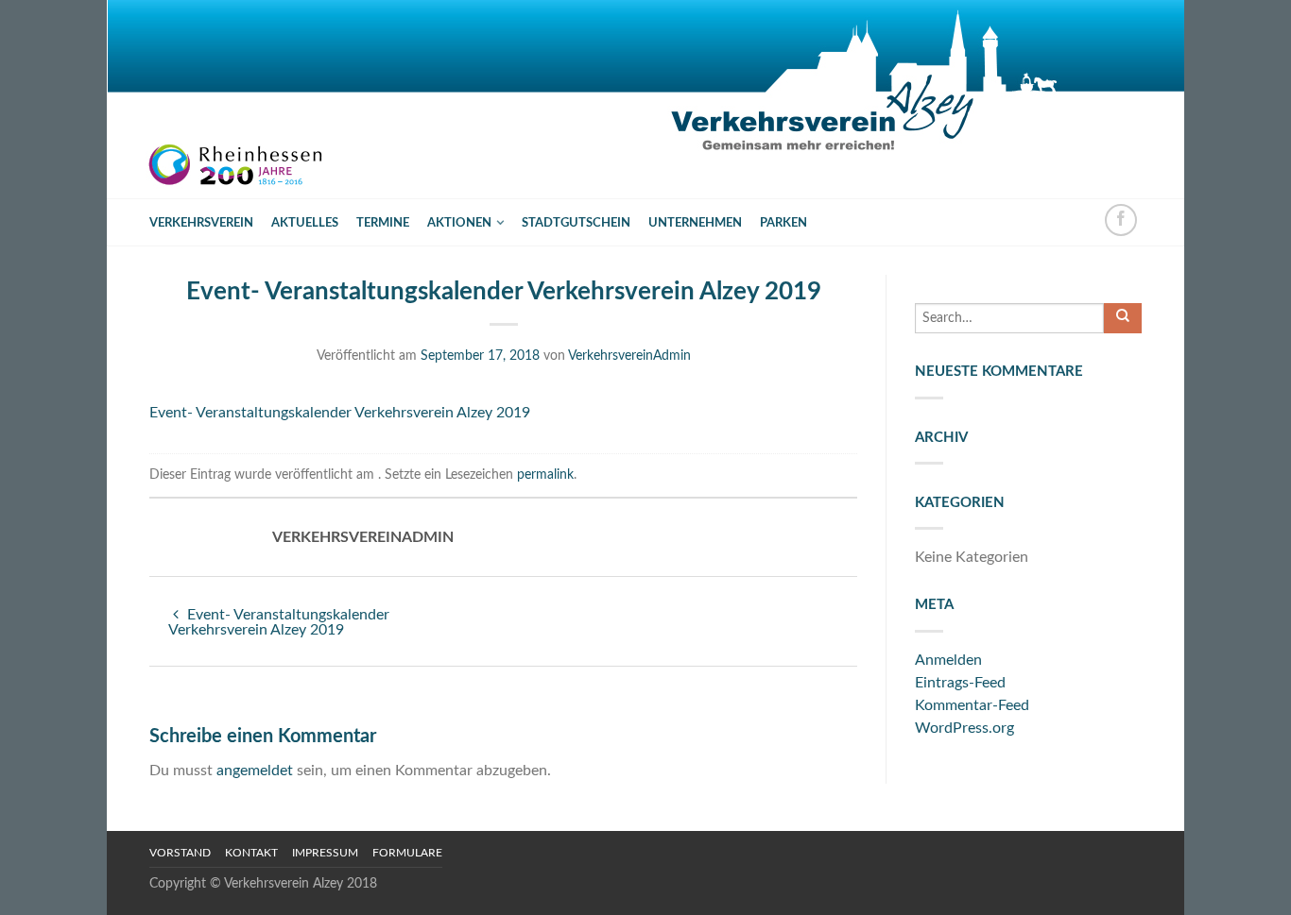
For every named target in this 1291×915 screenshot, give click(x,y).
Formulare (407, 853)
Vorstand (180, 853)
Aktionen (459, 223)
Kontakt (251, 853)
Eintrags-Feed (960, 682)
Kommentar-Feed (972, 705)
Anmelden (948, 660)
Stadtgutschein (576, 223)
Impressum (325, 853)
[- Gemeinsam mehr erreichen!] (248, 99)
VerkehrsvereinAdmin (629, 355)
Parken (783, 223)
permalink (545, 474)
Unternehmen (695, 223)
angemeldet (254, 770)
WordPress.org (964, 728)
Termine (382, 223)
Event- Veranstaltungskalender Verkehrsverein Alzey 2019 (339, 412)
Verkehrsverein (201, 223)
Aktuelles (304, 223)
